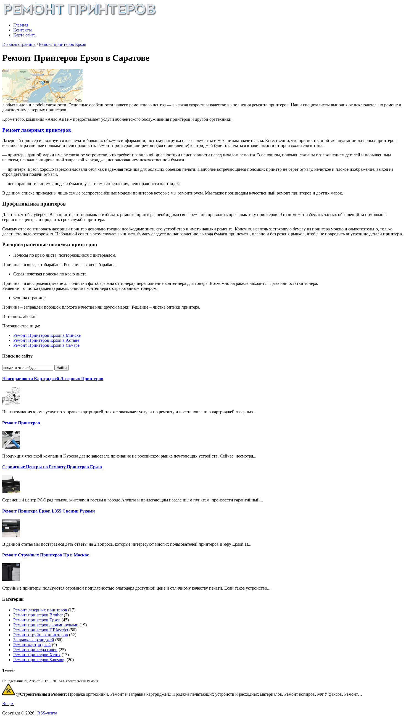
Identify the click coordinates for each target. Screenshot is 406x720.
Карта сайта (24, 35)
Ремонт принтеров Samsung (39, 659)
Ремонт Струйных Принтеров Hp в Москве (45, 555)
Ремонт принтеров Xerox (36, 654)
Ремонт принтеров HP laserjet (40, 629)
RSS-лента (47, 713)
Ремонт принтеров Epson (62, 44)
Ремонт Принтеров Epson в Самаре (46, 345)
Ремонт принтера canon (35, 649)
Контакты (22, 30)
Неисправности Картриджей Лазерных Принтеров (52, 378)
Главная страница (19, 44)
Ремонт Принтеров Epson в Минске (47, 335)
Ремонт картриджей (32, 644)
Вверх (8, 703)
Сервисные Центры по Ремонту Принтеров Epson (52, 466)
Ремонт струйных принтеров (40, 634)
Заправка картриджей (33, 639)
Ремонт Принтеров (21, 423)
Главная (20, 25)
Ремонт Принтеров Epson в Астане (46, 340)
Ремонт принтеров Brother (38, 615)
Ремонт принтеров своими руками (45, 624)
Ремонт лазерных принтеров (36, 130)
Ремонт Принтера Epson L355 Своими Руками (48, 511)
